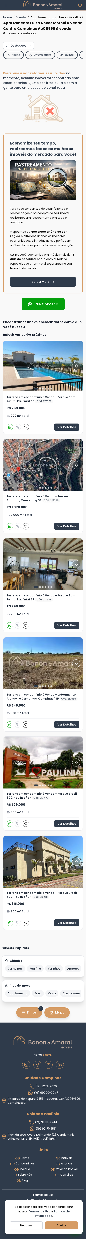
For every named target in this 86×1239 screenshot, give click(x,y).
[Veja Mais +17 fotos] (43, 862)
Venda (21, 17)
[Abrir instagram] (26, 1065)
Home (7, 17)
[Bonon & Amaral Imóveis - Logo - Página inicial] (43, 5)
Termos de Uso (39, 1211)
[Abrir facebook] (37, 1065)
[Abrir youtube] (49, 1065)
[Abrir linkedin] (60, 1065)
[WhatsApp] (10, 427)
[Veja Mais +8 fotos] (43, 366)
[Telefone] (18, 427)
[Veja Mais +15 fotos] (43, 465)
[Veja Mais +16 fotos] (43, 663)
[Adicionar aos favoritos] (26, 427)
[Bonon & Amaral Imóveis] (43, 1042)
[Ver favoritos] (80, 5)
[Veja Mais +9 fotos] (43, 762)
